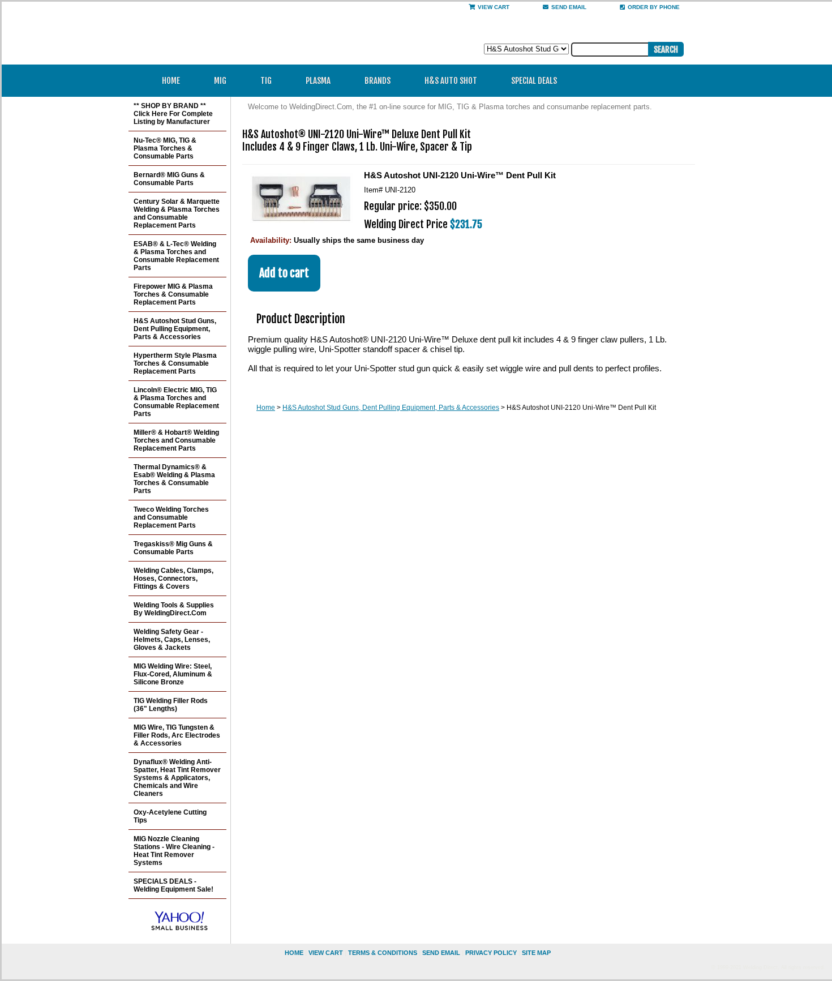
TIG (266, 80)
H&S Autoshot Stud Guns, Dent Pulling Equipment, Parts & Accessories (390, 408)
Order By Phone (654, 7)
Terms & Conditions (382, 952)
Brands (377, 80)
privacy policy (491, 952)
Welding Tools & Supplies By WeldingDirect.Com (174, 609)
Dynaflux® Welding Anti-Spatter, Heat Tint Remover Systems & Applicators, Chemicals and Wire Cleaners (177, 778)
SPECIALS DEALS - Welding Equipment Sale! (173, 885)
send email (568, 7)
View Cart (493, 7)
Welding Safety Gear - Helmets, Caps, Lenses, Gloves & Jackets (172, 640)
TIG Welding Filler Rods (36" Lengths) (171, 705)
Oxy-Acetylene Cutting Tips (170, 816)
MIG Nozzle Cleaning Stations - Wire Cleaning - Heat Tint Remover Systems (174, 851)
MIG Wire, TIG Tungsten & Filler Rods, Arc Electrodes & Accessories (177, 735)
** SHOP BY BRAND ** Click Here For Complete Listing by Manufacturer (173, 114)
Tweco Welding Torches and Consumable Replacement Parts (171, 517)
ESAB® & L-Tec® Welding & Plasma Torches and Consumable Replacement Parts (176, 256)
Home (171, 80)
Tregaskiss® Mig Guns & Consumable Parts (173, 548)
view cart (325, 952)
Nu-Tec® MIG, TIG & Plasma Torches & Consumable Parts (165, 148)
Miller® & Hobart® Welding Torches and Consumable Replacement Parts (176, 440)
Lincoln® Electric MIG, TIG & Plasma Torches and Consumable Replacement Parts (176, 402)
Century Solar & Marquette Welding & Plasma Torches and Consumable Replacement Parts (177, 213)
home (294, 952)
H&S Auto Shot (450, 80)
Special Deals (534, 80)
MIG (220, 80)
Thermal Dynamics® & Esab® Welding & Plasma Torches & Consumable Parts (174, 479)
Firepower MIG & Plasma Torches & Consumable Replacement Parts (173, 294)
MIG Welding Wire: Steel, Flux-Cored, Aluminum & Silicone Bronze (173, 674)
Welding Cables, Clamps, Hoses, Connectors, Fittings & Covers (173, 578)
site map (536, 952)
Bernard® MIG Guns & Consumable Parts (169, 179)
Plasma (318, 80)
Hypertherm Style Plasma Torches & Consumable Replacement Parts (175, 363)
